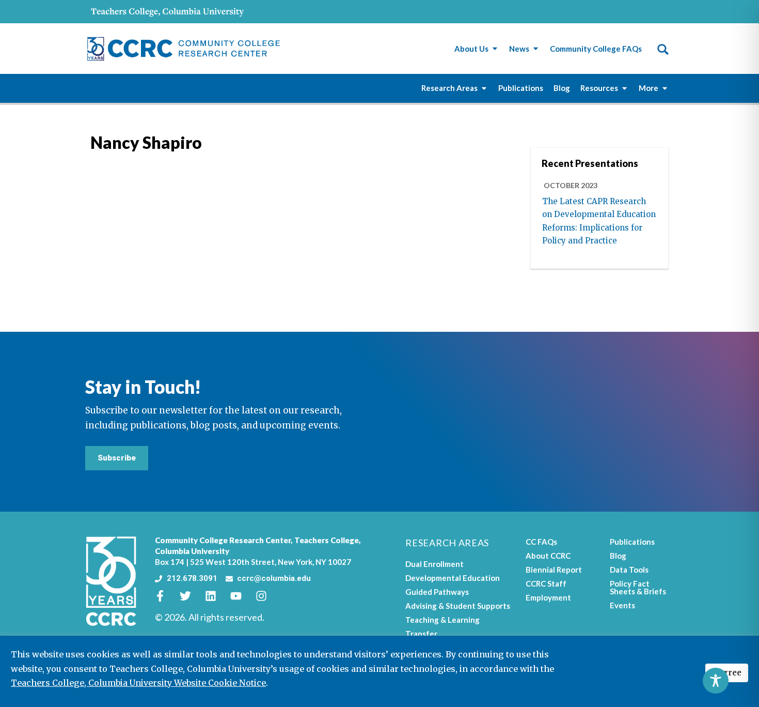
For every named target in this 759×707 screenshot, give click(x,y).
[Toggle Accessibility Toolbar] (716, 681)
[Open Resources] (624, 88)
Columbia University (192, 551)
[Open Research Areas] (484, 88)
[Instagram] (267, 596)
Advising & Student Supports (457, 605)
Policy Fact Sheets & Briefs (638, 587)
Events (622, 605)
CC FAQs (541, 541)
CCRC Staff (546, 583)
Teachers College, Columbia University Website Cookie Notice (138, 683)
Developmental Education (452, 577)
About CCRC (548, 555)
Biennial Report (554, 569)
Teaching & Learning (442, 619)
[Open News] (536, 49)
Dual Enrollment (434, 563)
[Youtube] (241, 596)
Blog (618, 555)
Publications (632, 541)
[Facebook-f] (165, 596)
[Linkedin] (216, 596)
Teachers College (326, 540)
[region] (379, 671)
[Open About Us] (495, 49)
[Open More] (665, 88)
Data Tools (629, 569)
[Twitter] (191, 596)
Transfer (421, 633)
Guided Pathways (437, 591)
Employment (548, 597)
